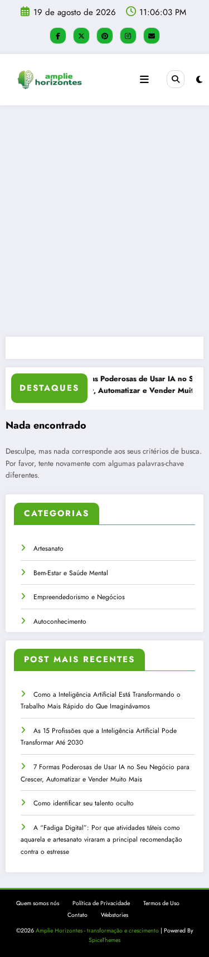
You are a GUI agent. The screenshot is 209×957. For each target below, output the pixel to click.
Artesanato (48, 548)
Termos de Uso (161, 903)
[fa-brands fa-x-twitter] (81, 35)
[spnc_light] (199, 80)
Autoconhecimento (59, 621)
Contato (77, 915)
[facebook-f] (58, 35)
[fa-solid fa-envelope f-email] (151, 35)
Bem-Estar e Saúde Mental (70, 573)
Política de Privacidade (101, 903)
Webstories (114, 915)
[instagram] (128, 35)
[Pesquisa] (175, 79)
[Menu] (144, 80)
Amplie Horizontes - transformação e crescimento (97, 930)
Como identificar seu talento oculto (83, 803)
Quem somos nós (37, 903)
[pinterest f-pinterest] (104, 35)
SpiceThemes (104, 940)
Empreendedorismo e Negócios (79, 597)
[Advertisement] (104, 221)
